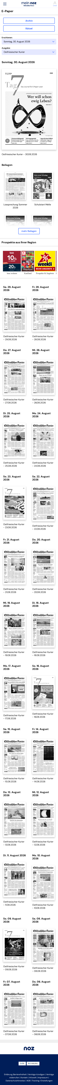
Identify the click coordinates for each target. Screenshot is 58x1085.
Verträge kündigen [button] (36, 1074)
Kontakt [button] (24, 1077)
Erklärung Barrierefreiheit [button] (15, 1074)
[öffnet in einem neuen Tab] (15, 185)
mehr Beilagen (29, 231)
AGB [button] (28, 1080)
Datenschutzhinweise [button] (15, 1080)
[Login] (53, 3)
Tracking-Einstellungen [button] (42, 1080)
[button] (4, 4)
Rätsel (29, 28)
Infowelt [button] (32, 1077)
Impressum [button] (43, 1077)
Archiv (29, 20)
